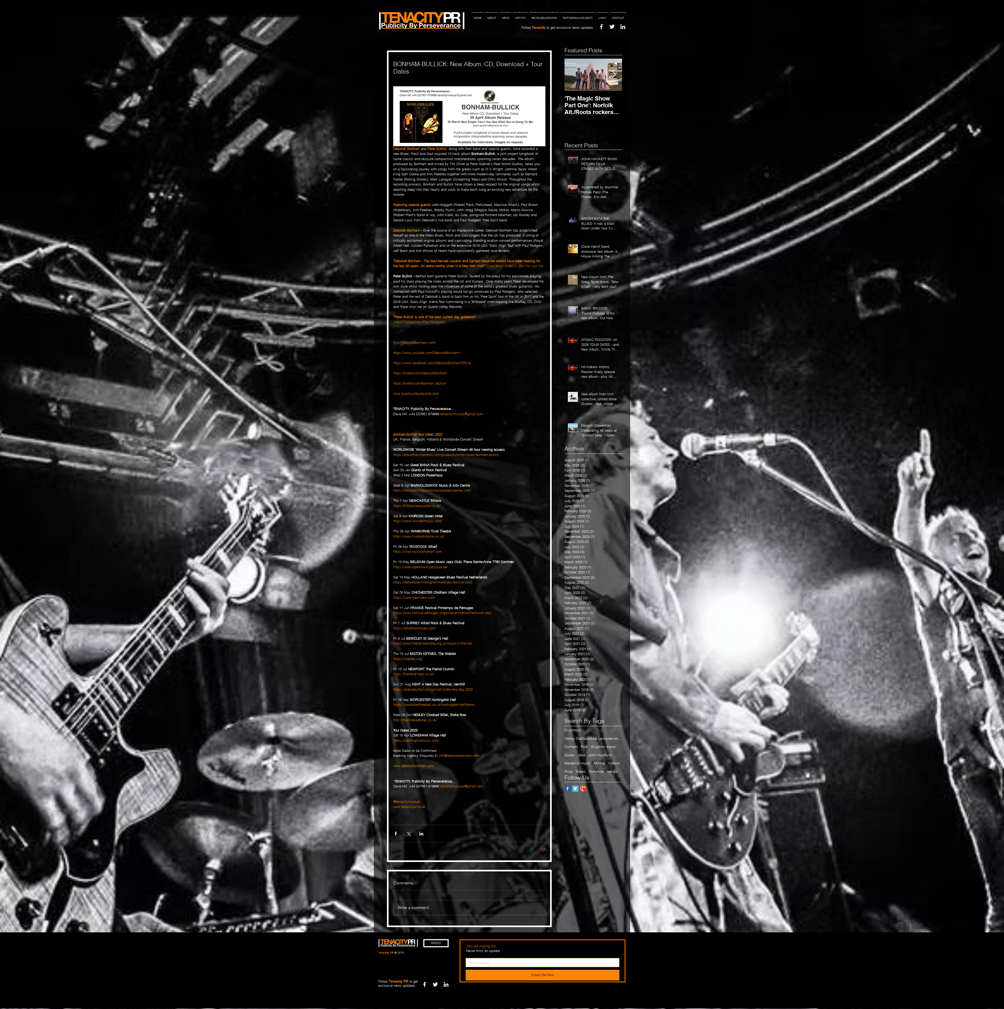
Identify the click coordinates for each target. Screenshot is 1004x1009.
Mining (599, 763)
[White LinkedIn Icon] (622, 26)
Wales (581, 771)
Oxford (614, 763)
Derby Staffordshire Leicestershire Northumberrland (593, 738)
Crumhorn (572, 730)
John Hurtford (600, 755)
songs (612, 771)
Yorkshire (596, 771)
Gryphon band (603, 746)
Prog (568, 771)
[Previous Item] (573, 75)
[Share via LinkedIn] (421, 833)
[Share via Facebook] (395, 833)
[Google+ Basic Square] (583, 789)
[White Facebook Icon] (601, 26)
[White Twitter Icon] (612, 26)
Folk (584, 746)
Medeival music (577, 763)
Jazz (581, 755)
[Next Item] (613, 75)
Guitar (569, 755)
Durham (571, 746)
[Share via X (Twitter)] (408, 833)
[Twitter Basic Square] (575, 789)
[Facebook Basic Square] (567, 789)
